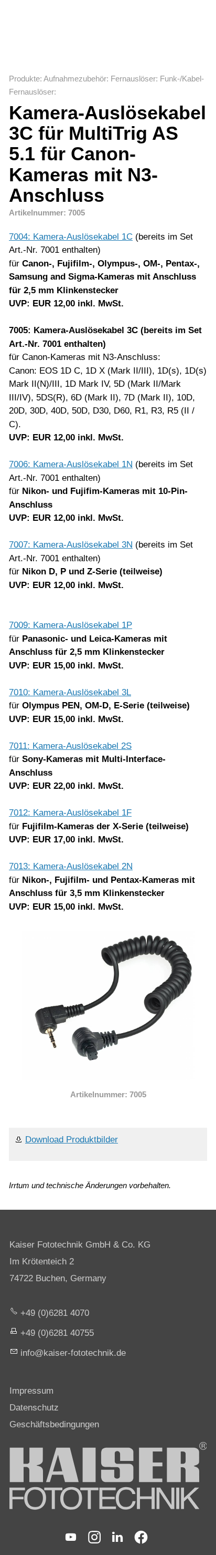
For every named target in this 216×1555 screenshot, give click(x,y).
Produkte (24, 78)
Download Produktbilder (71, 1140)
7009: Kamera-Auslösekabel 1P (70, 625)
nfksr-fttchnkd (72, 1353)
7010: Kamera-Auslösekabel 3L (70, 692)
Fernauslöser (133, 78)
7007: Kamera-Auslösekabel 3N (71, 545)
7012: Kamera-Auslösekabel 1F (70, 813)
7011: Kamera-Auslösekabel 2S (70, 746)
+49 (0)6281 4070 (54, 1313)
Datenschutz (34, 1408)
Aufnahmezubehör (75, 78)
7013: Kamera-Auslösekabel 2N (71, 866)
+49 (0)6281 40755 (57, 1333)
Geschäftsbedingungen (54, 1424)
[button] (70, 1537)
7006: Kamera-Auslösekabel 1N (71, 464)
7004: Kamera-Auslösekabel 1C (71, 237)
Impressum (31, 1391)
